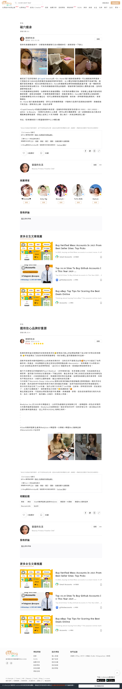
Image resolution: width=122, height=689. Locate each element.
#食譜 (87, 656)
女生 (95, 7)
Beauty (29, 678)
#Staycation (100, 656)
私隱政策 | (33, 681)
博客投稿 (36, 671)
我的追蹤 (55, 665)
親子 (105, 7)
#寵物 (72, 656)
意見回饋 (36, 668)
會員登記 (105, 3)
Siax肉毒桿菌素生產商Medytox (45, 501)
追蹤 (98, 39)
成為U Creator (35, 7)
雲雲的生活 (30, 38)
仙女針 (36, 506)
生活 (111, 7)
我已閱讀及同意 (99, 686)
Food (36, 678)
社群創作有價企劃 (8, 7)
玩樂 (100, 7)
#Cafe (92, 656)
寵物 (51, 141)
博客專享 (70, 7)
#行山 (77, 656)
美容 (29, 501)
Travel (19, 678)
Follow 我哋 (61, 145)
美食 (85, 7)
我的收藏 (55, 662)
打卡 (31, 141)
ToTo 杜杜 (78, 199)
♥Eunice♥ (26, 199)
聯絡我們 (48, 681)
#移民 (108, 656)
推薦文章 (53, 7)
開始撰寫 (115, 3)
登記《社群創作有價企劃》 (44, 135)
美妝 (22, 501)
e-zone (48, 678)
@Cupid (41, 78)
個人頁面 (55, 656)
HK (24, 678)
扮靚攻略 (58, 141)
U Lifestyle (11, 678)
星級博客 (62, 7)
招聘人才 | (41, 681)
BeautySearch (61, 199)
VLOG (79, 7)
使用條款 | (25, 681)
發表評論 (26, 218)
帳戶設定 (55, 659)
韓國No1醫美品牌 (81, 501)
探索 (46, 7)
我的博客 (55, 668)
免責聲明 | (17, 681)
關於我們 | (10, 681)
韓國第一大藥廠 (66, 501)
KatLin (96, 199)
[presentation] (20, 191)
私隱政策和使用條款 (58, 685)
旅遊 (90, 7)
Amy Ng (43, 199)
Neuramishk (26, 506)
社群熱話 (22, 7)
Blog (42, 678)
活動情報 (66, 141)
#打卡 (82, 656)
